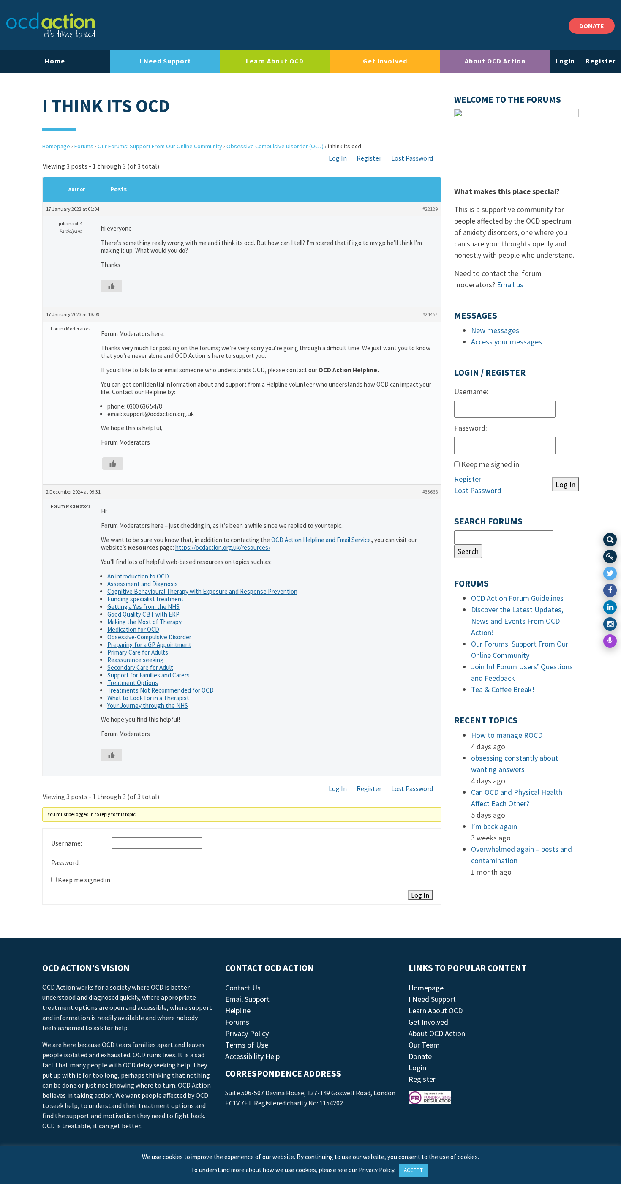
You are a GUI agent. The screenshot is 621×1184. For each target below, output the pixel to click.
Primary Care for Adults (137, 652)
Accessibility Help (252, 1056)
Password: (65, 862)
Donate (420, 1056)
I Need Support (165, 61)
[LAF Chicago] (51, 25)
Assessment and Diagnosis (142, 584)
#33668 (430, 491)
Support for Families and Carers (148, 675)
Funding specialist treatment (145, 599)
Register (601, 61)
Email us (510, 284)
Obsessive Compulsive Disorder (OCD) (275, 146)
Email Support (247, 999)
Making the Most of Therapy (144, 622)
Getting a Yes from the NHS (143, 607)
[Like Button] (111, 286)
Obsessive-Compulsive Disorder (149, 637)
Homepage (56, 146)
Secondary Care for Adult (140, 667)
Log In (338, 158)
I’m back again (494, 826)
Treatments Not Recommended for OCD (160, 690)
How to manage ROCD (506, 735)
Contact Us (243, 988)
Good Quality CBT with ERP (143, 614)
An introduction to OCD (138, 576)
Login (565, 61)
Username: (66, 843)
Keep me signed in (84, 880)
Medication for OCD (133, 629)
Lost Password (412, 158)
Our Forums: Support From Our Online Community (160, 146)
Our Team (424, 1045)
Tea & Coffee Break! (502, 689)
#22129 (430, 209)
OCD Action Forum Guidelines (517, 598)
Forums (83, 146)
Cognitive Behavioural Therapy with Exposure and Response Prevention (202, 591)
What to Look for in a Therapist (148, 698)
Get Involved (385, 61)
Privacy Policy (247, 1033)
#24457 (430, 314)
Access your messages (506, 341)
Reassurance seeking (135, 660)
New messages (495, 330)
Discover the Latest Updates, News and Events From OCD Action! (517, 621)
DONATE (591, 26)
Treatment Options (132, 683)
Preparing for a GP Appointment (149, 645)
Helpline (238, 1010)
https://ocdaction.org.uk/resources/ (222, 547)
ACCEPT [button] (413, 1170)
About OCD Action (495, 61)
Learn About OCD (275, 61)
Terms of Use (246, 1045)
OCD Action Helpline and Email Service (321, 540)
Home (55, 61)
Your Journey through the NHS (147, 705)
